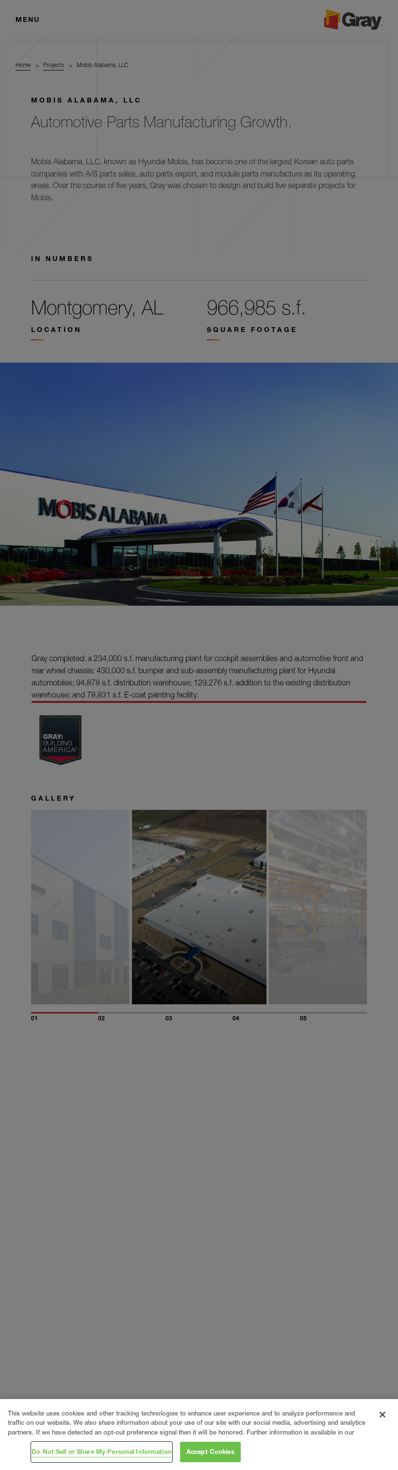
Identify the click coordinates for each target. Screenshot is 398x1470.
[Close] (382, 1414)
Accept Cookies (210, 1451)
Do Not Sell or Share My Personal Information (102, 1451)
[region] (199, 1434)
